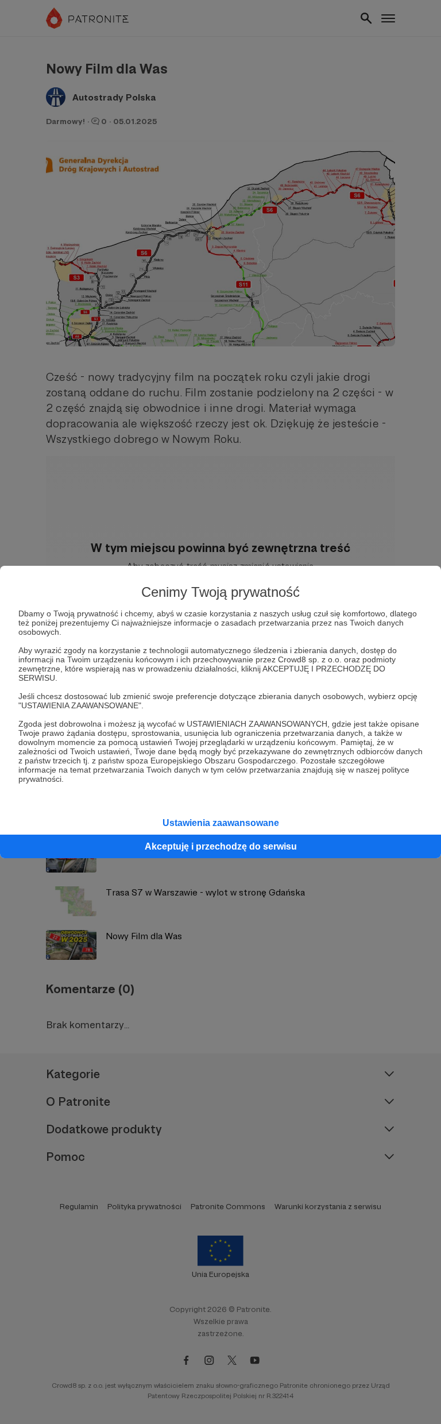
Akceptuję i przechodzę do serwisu (221, 846)
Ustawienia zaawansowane (221, 823)
